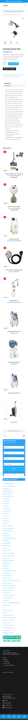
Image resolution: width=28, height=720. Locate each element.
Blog (5, 657)
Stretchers (5, 612)
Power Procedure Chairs (9, 588)
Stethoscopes (6, 605)
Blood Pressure (7, 498)
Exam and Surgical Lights (9, 538)
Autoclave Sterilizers (8, 491)
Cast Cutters (6, 503)
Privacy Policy (7, 663)
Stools (4, 608)
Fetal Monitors (6, 543)
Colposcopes (6, 508)
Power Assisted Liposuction (10, 585)
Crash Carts (6, 516)
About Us (6, 659)
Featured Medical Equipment (13, 76)
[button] (23, 18)
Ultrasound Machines (8, 627)
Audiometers (6, 488)
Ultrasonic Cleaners (8, 625)
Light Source (6, 558)
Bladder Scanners (7, 493)
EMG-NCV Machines (8, 531)
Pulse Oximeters (7, 593)
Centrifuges (6, 506)
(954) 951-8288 (18, 1)
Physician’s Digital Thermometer (11, 580)
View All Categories (14, 431)
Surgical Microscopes (8, 620)
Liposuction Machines (8, 560)
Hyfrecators (6, 548)
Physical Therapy (7, 578)
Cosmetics (5, 513)
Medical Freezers (7, 563)
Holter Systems (7, 545)
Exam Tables (6, 541)
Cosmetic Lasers (8, 14)
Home (4, 14)
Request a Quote (9, 69)
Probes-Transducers (8, 590)
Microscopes (6, 565)
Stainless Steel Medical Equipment (11, 603)
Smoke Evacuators (7, 598)
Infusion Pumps (7, 550)
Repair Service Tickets (8, 595)
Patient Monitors (7, 573)
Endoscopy (5, 533)
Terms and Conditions (9, 665)
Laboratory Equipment (8, 553)
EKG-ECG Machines (8, 526)
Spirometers (6, 600)
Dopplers (5, 523)
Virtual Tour (6, 661)
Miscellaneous (6, 568)
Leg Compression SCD (8, 555)
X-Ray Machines (7, 630)
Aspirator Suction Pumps (9, 486)
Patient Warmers (7, 575)
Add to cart (13, 63)
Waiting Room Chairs (8, 632)
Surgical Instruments (8, 615)
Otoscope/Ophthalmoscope (10, 570)
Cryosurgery (6, 518)
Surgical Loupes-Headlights (10, 617)
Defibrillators (6, 521)
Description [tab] (7, 83)
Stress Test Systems (8, 610)
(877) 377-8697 (10, 1)
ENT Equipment (7, 536)
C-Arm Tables (6, 501)
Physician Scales (7, 583)
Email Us (6, 700)
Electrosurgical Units (8, 528)
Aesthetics (17, 75)
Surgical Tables (6, 622)
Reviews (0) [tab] (7, 85)
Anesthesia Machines (8, 483)
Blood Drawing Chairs (8, 496)
